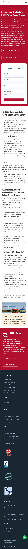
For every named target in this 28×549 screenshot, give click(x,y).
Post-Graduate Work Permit (11, 419)
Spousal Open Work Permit (11, 422)
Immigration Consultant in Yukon (13, 519)
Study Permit (7, 402)
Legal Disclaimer (8, 528)
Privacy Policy (7, 531)
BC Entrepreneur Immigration (12, 438)
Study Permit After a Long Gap (12, 405)
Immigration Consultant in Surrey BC (14, 511)
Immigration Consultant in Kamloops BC (14, 515)
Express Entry (7, 379)
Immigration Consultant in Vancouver (11, 507)
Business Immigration (10, 387)
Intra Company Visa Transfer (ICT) (13, 436)
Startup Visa (7, 430)
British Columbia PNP (9, 382)
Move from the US (9, 393)
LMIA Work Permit (9, 414)
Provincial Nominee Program (12, 385)
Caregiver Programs (9, 390)
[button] (25, 537)
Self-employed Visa (9, 433)
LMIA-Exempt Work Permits (11, 416)
